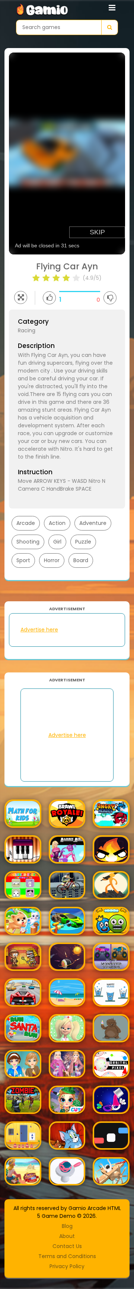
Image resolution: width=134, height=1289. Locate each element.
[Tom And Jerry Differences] (67, 1135)
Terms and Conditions (67, 1256)
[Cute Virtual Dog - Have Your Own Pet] (22, 921)
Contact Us (67, 1246)
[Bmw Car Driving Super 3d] (22, 992)
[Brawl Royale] (67, 813)
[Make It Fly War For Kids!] (111, 1171)
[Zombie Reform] (22, 1100)
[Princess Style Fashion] (22, 1064)
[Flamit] (111, 849)
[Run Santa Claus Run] (22, 1028)
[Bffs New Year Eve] (67, 1064)
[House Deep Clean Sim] (67, 921)
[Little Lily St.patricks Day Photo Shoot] (67, 1100)
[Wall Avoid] (111, 1135)
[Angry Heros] (111, 813)
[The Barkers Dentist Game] (67, 1028)
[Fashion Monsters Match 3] (111, 1028)
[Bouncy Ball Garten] (111, 921)
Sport (23, 560)
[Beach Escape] (67, 992)
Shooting (27, 541)
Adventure (92, 523)
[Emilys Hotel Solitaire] (22, 1171)
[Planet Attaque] (67, 957)
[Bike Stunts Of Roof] (67, 885)
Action (57, 523)
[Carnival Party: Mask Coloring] (111, 1100)
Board (80, 560)
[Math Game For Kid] (22, 813)
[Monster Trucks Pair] (111, 957)
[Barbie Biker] (67, 849)
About (67, 1236)
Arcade (25, 523)
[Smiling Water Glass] (111, 992)
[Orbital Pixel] (111, 1064)
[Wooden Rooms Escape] (22, 1135)
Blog (67, 1226)
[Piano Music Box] (22, 849)
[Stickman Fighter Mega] (111, 885)
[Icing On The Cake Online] (67, 1171)
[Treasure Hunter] (22, 957)
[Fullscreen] (20, 297)
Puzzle (83, 541)
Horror (52, 560)
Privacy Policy (67, 1266)
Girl (57, 541)
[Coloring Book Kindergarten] (22, 885)
